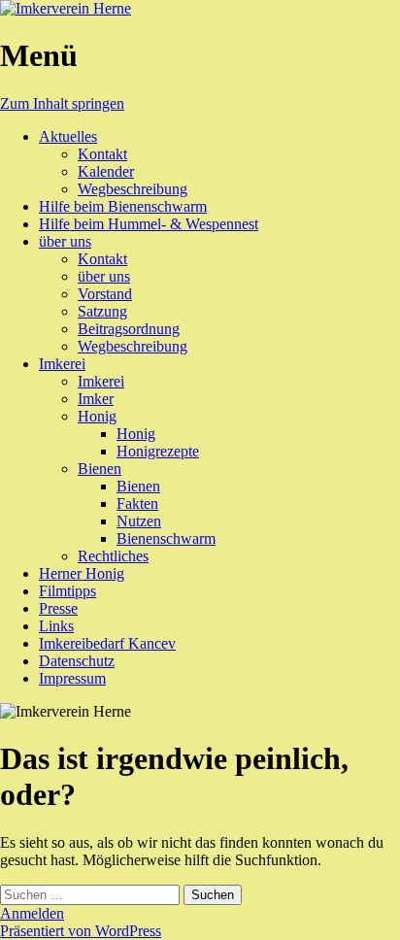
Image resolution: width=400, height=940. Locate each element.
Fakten (137, 503)
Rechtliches (113, 556)
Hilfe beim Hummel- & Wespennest (148, 224)
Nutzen (139, 521)
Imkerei (62, 363)
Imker (96, 398)
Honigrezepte (158, 451)
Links (56, 626)
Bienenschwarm (166, 538)
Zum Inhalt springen (62, 103)
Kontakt (102, 154)
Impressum (72, 678)
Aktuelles (68, 136)
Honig (97, 416)
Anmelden (32, 913)
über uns (65, 241)
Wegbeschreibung (132, 189)
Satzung (102, 311)
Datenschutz (77, 661)
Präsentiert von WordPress (80, 931)
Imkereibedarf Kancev (107, 643)
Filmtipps (67, 591)
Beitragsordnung (129, 328)
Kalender (106, 171)
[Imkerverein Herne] (65, 8)
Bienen (99, 468)
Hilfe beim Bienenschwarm (123, 206)
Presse (58, 608)
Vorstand (105, 293)
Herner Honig (81, 573)
